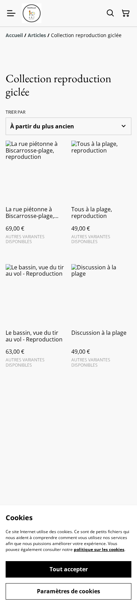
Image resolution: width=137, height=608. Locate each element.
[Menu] (11, 13)
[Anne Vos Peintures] (31, 13)
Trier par (15, 112)
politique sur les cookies (99, 549)
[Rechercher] (110, 13)
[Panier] (125, 13)
